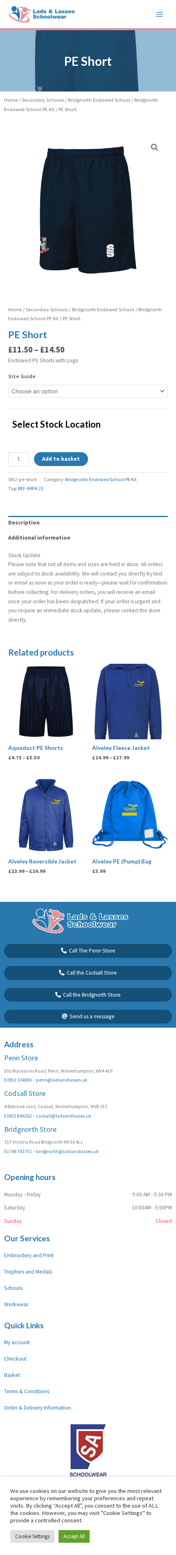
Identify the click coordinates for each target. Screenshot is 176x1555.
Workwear (16, 1304)
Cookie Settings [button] (32, 1536)
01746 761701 (18, 1151)
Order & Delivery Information (37, 1407)
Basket (12, 1375)
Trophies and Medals (28, 1271)
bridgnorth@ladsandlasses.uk (67, 1151)
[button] (154, 147)
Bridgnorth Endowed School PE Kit (101, 479)
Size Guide (22, 376)
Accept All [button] (74, 1536)
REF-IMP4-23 (30, 488)
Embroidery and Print (29, 1255)
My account (17, 1342)
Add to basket (61, 458)
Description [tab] (24, 522)
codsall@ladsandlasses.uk (63, 1116)
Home (11, 100)
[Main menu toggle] (160, 14)
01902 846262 (18, 1116)
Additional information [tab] (39, 537)
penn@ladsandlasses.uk (61, 1080)
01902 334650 (18, 1080)
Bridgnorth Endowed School (99, 100)
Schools (13, 1288)
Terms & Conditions (26, 1391)
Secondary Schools (43, 100)
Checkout (15, 1358)
